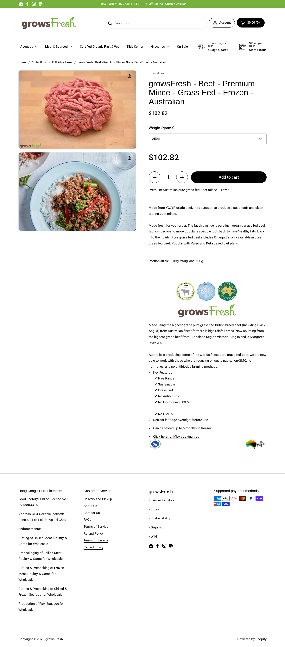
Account (225, 22)
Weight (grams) (162, 128)
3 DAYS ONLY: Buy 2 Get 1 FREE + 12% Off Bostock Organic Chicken (142, 3)
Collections (39, 62)
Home (22, 62)
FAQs (87, 519)
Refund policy (93, 547)
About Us (90, 506)
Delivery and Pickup (98, 499)
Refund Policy (94, 533)
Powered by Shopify (252, 639)
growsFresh (54, 639)
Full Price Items (62, 62)
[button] (251, 23)
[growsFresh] (49, 23)
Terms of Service (96, 526)
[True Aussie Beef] (255, 448)
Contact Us (92, 513)
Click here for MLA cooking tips (176, 436)
